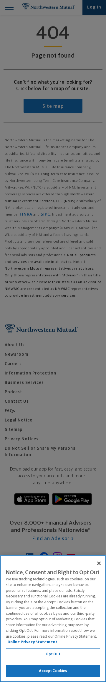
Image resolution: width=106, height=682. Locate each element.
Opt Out (53, 654)
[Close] (98, 563)
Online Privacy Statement (32, 642)
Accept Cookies (53, 671)
